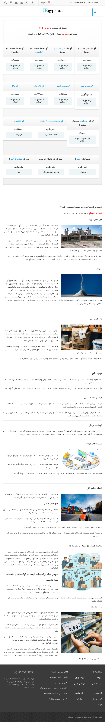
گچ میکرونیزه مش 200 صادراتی (51, 121)
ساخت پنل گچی (16, 159)
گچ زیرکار (15, 86)
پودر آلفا (84, 121)
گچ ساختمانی (97, 683)
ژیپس (78, 159)
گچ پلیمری (98, 693)
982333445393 (51, 693)
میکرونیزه (39, 52)
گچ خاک (99, 705)
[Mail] (16, 3)
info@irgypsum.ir (54, 699)
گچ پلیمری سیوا (87, 86)
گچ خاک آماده (39, 86)
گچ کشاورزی (19, 121)
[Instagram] (11, 3)
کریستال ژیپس (79, 683)
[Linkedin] (21, 3)
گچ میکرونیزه (97, 699)
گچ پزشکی (79, 693)
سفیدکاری (57, 48)
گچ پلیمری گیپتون (62, 86)
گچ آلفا (99, 677)
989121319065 (56, 677)
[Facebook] (32, 3)
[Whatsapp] (27, 3)
